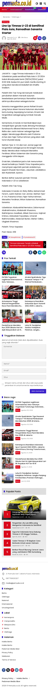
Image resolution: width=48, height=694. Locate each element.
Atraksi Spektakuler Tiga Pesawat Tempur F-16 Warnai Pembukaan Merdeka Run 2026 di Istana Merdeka (35, 279)
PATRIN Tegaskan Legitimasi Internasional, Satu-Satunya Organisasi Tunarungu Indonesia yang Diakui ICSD (12, 279)
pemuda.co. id (12, 37)
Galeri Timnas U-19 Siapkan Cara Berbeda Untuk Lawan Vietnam (26, 542)
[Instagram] (21, 670)
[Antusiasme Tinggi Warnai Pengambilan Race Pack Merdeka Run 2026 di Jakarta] (12, 292)
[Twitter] (35, 252)
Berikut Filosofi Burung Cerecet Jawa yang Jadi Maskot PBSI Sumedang (28, 551)
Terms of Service (9, 660)
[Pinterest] (12, 670)
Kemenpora (9, 617)
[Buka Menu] (40, 3)
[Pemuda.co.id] (17, 3)
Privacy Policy (7, 652)
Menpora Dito (9, 625)
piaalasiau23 (30, 237)
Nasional (5, 600)
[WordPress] (17, 670)
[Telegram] (40, 252)
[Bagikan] (44, 38)
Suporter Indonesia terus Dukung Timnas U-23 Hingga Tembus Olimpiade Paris (26, 533)
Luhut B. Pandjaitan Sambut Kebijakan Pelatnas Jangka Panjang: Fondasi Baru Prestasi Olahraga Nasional (34, 327)
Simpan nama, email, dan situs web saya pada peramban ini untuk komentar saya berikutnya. (24, 384)
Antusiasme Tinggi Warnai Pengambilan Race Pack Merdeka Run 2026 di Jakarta (12, 303)
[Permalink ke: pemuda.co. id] (4, 38)
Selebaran (6, 656)
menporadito (9, 621)
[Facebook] (31, 252)
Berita (5, 272)
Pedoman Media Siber (11, 649)
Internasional (7, 604)
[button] (36, 3)
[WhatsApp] (44, 252)
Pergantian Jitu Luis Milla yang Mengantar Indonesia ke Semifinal (26, 524)
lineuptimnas (16, 237)
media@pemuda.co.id (15, 583)
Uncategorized (8, 607)
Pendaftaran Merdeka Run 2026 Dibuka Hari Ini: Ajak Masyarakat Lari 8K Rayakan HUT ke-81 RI (12, 327)
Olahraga (5, 22)
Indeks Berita (7, 641)
